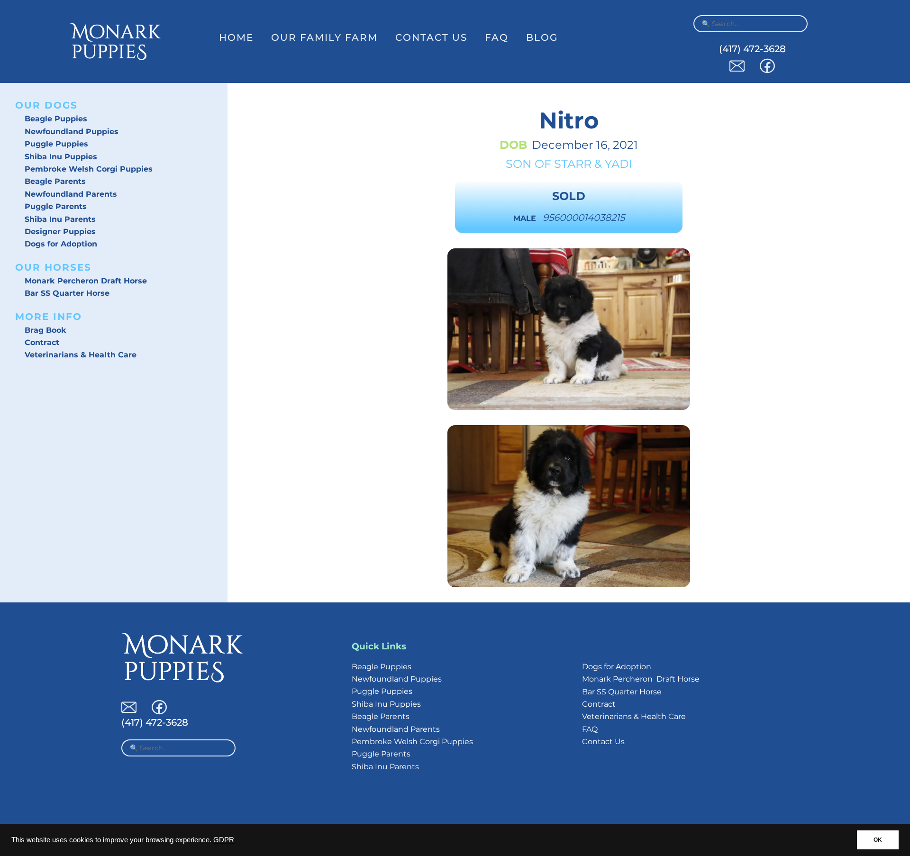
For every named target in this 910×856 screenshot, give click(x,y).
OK (878, 840)
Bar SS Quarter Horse (67, 293)
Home (236, 37)
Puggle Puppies (56, 143)
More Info (48, 316)
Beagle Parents (55, 181)
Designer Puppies (60, 231)
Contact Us (431, 37)
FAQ (497, 37)
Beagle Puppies (56, 118)
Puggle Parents (56, 206)
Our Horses (53, 267)
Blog (542, 37)
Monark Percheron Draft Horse (86, 280)
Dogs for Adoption (61, 243)
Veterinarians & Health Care (80, 354)
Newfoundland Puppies (71, 131)
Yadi (618, 164)
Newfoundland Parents (71, 194)
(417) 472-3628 (752, 49)
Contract (42, 342)
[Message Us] (737, 70)
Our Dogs (46, 105)
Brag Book (45, 330)
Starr (573, 164)
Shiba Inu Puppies (61, 156)
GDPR (223, 840)
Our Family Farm (324, 37)
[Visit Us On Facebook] (767, 70)
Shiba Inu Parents (60, 219)
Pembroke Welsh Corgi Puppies (89, 168)
